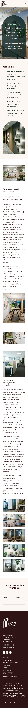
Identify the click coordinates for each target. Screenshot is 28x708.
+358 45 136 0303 (8, 645)
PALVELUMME (7, 660)
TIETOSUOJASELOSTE (10, 677)
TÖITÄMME (6, 665)
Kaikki (6, 597)
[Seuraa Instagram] (7, 652)
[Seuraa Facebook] (4, 652)
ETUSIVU (6, 658)
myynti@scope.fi (8, 647)
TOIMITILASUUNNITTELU (11, 663)
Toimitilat (7, 600)
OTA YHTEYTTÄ (8, 673)
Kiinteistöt (19, 597)
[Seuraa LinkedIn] (10, 652)
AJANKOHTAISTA (8, 670)
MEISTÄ (5, 668)
